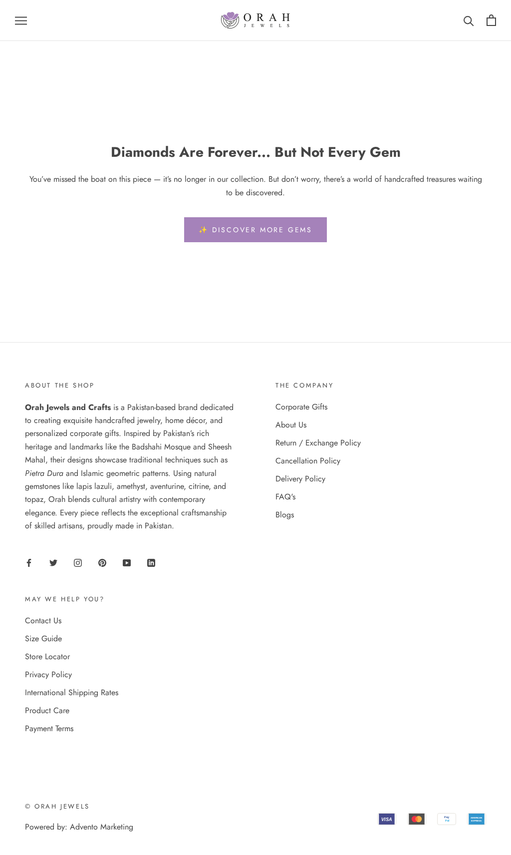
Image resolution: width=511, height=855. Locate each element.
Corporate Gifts (301, 407)
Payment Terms (49, 728)
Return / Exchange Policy (318, 442)
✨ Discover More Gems (255, 230)
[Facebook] (29, 562)
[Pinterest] (102, 562)
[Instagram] (78, 562)
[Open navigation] (21, 20)
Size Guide (43, 638)
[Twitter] (53, 562)
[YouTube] (127, 562)
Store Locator (47, 656)
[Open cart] (491, 20)
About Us (290, 424)
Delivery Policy (300, 478)
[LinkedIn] (151, 562)
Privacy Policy (48, 674)
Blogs (284, 514)
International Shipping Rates (71, 692)
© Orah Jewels (57, 806)
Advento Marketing (101, 827)
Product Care (47, 710)
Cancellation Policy (307, 460)
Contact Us (43, 620)
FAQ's (285, 496)
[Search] (469, 20)
